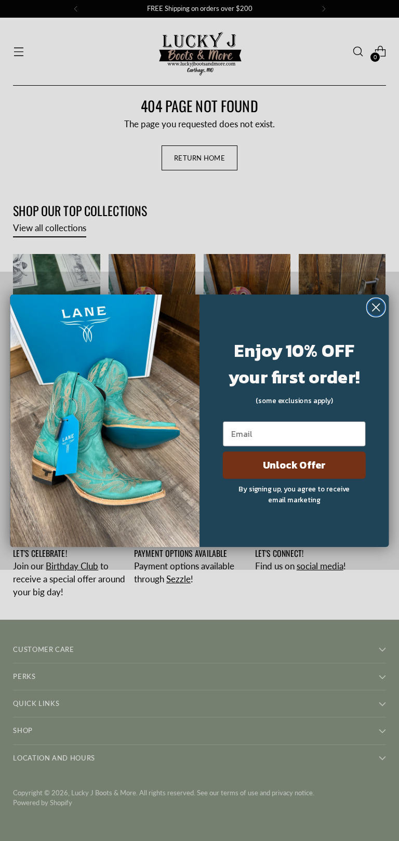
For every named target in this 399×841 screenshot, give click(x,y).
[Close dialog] (376, 307)
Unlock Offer (294, 464)
